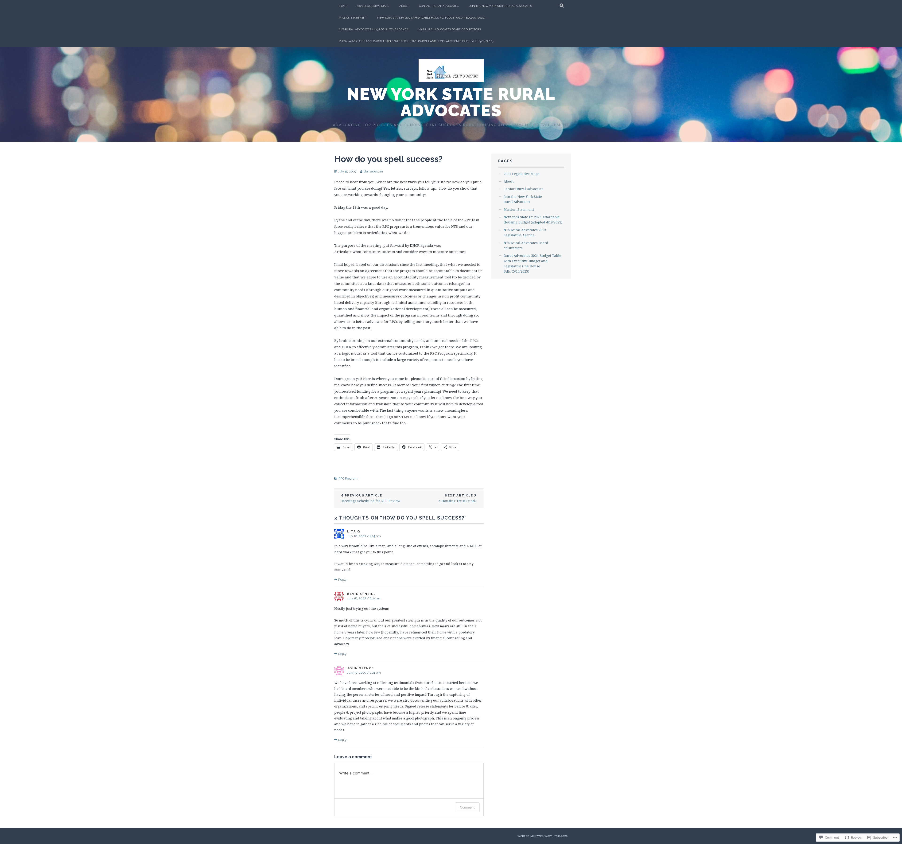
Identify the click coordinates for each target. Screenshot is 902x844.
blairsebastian (373, 171)
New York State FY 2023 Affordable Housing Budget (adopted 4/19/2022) (431, 17)
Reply (342, 579)
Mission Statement (353, 17)
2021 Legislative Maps (373, 6)
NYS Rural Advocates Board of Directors (450, 29)
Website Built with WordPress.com (542, 836)
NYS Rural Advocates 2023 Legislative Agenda (373, 29)
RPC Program (348, 478)
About (404, 6)
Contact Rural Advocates (439, 6)
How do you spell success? (388, 159)
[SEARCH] (562, 6)
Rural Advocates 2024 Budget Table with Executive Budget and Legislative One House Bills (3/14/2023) (416, 41)
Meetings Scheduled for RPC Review (370, 498)
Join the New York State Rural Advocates (500, 6)
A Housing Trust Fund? (457, 498)
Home (343, 6)
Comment (467, 807)
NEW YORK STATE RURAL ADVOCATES (451, 102)
